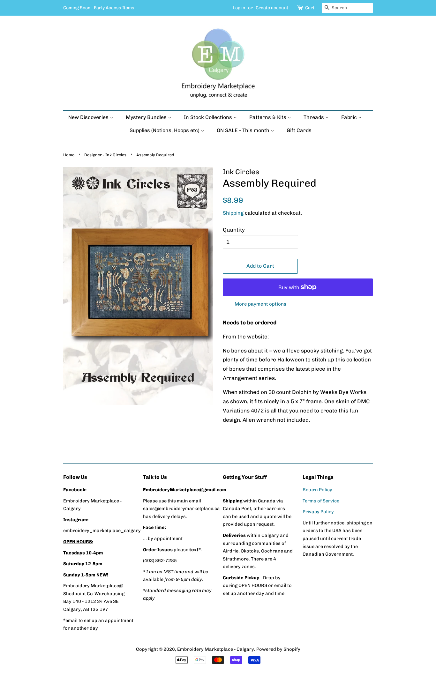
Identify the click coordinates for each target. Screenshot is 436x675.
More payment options (260, 304)
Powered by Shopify (278, 649)
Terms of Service (321, 501)
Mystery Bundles (147, 117)
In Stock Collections (208, 117)
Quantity (234, 229)
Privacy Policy (318, 512)
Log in (239, 8)
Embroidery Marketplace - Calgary (215, 649)
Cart (309, 8)
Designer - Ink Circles (105, 154)
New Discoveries (89, 117)
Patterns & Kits (268, 117)
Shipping (233, 213)
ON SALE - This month (244, 130)
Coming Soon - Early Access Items (98, 8)
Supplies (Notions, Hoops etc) (165, 130)
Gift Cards (299, 130)
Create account (272, 8)
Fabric (349, 117)
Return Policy (317, 490)
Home (68, 154)
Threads (314, 117)
